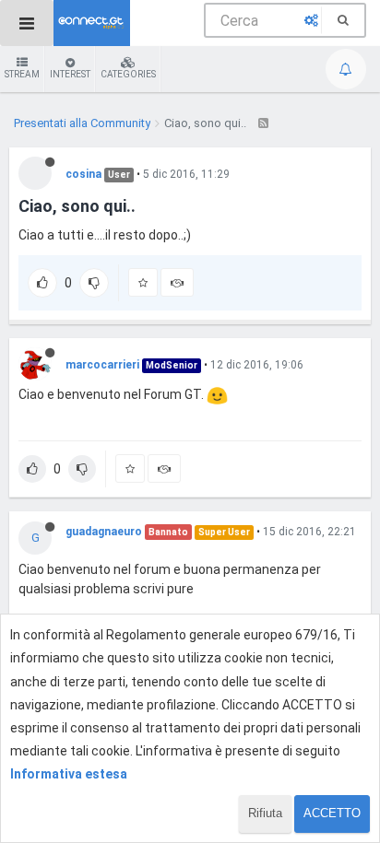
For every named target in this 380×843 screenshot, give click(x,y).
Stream (22, 74)
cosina (83, 174)
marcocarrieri (102, 364)
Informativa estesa (68, 774)
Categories (128, 74)
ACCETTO (332, 813)
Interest (70, 74)
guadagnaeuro (103, 531)
